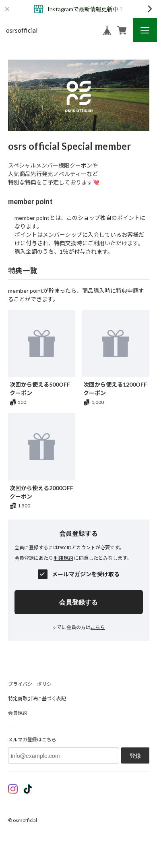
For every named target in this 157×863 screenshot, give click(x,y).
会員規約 (17, 713)
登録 (135, 755)
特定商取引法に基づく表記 (37, 698)
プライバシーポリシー (32, 684)
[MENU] (144, 30)
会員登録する (78, 601)
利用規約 (63, 558)
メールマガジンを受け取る (86, 574)
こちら (98, 627)
